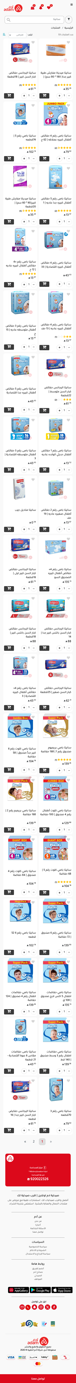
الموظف (38, 1279)
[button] (42, 8)
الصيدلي (38, 1276)
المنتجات (55, 28)
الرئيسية (69, 28)
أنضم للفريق (38, 1269)
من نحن (38, 1221)
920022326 (39, 1179)
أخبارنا (38, 1225)
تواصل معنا (38, 1378)
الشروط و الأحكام (38, 1250)
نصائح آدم (38, 1272)
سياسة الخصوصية (38, 1247)
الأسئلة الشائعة (38, 1229)
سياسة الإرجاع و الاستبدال (38, 1254)
